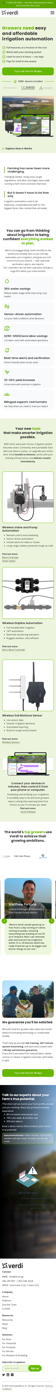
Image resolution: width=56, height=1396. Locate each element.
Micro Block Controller (13, 649)
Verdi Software (28, 811)
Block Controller (10, 557)
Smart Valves (8, 560)
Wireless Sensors (11, 742)
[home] (10, 12)
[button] (51, 12)
